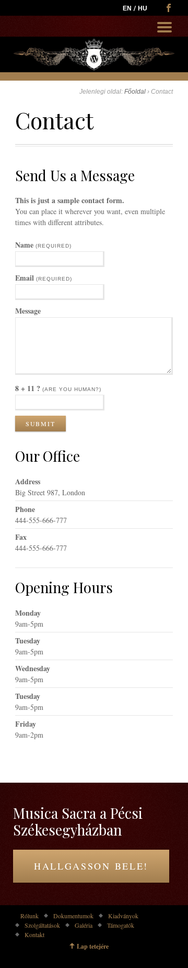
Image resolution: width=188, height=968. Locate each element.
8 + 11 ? (58, 388)
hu (142, 8)
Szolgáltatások (42, 925)
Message (28, 310)
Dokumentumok (73, 915)
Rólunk (29, 915)
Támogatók (120, 925)
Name (43, 244)
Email (43, 277)
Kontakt (34, 934)
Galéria (83, 925)
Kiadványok (123, 915)
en (127, 8)
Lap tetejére (93, 946)
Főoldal (135, 91)
